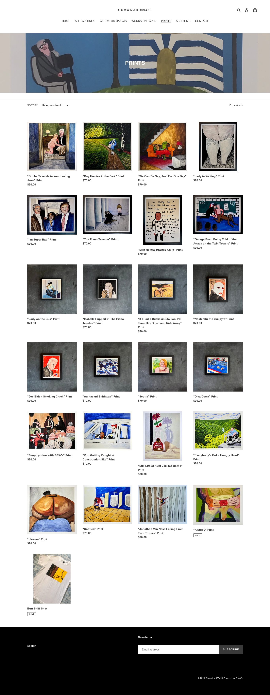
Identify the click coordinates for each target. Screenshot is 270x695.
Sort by (32, 105)
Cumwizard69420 (135, 10)
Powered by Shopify (233, 678)
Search (31, 645)
